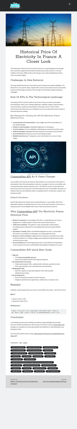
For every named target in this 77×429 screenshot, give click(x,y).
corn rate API (26, 356)
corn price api (15, 356)
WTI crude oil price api (53, 371)
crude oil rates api (29, 359)
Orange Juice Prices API (49, 365)
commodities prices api (36, 353)
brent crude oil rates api (34, 350)
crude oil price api (16, 359)
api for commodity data (18, 347)
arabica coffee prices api (34, 347)
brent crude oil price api (18, 350)
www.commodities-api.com (27, 257)
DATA (25, 343)
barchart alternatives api (50, 347)
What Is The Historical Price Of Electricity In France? (24, 382)
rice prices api (15, 368)
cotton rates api (50, 356)
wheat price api (27, 371)
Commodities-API (21, 176)
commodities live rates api (19, 353)
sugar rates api (16, 371)
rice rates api (27, 368)
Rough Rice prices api (39, 368)
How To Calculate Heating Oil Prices (54, 381)
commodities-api (50, 353)
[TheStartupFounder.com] (15, 7)
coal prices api (47, 350)
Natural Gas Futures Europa (32, 365)
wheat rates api (39, 371)
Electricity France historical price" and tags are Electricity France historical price (32, 362)
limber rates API (16, 365)
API (20, 343)
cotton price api (38, 356)
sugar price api (52, 368)
